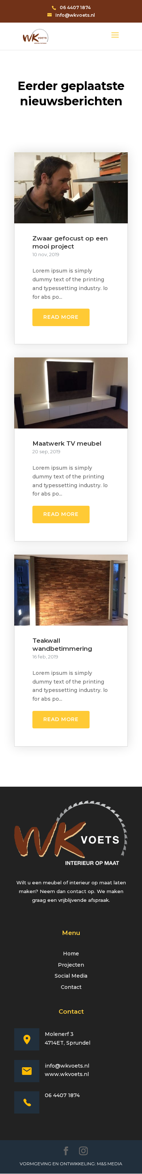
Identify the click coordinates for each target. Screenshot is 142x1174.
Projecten (71, 965)
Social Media (71, 976)
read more (61, 317)
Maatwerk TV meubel (67, 443)
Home (71, 953)
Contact (71, 987)
